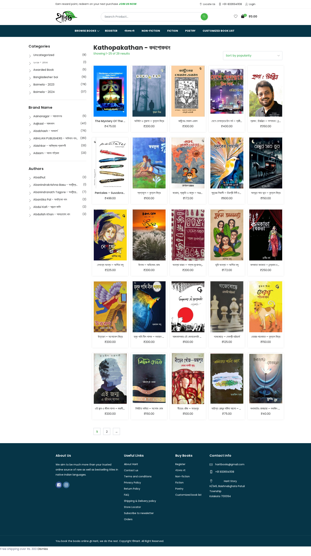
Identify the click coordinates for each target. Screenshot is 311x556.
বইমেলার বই (129, 31)
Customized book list (219, 31)
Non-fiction (151, 31)
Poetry (190, 31)
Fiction (172, 31)
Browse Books (85, 31)
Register (111, 31)
